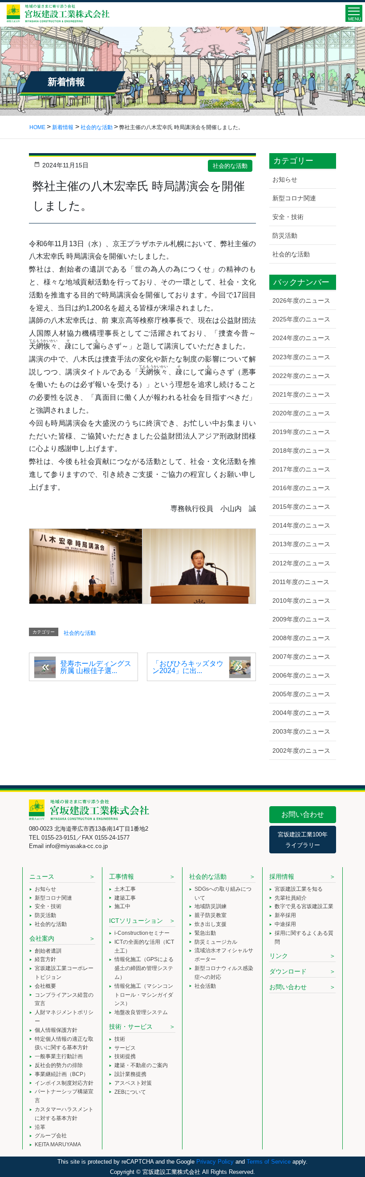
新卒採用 (285, 915)
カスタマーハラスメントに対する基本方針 (64, 1113)
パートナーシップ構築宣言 (64, 1096)
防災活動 (284, 235)
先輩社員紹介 (291, 898)
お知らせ (284, 179)
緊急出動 (205, 933)
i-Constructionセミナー (142, 933)
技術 (119, 1039)
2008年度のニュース (301, 637)
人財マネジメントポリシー (64, 1016)
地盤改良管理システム (141, 1012)
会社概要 (45, 986)
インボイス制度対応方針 (64, 1083)
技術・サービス (131, 1026)
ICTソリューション (136, 920)
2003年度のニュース (301, 731)
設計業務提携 (130, 1074)
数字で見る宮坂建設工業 (304, 906)
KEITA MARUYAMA (58, 1144)
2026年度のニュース (301, 300)
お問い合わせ (302, 814)
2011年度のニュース (300, 581)
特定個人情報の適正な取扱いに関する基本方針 (64, 1043)
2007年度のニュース (301, 656)
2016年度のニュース (301, 487)
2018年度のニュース (301, 450)
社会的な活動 (230, 165)
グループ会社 (51, 1135)
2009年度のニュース (301, 619)
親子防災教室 (211, 915)
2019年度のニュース (301, 431)
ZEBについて (130, 1092)
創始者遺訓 (48, 951)
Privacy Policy (215, 1161)
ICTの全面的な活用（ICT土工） (144, 946)
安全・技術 (288, 216)
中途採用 (285, 924)
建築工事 (125, 898)
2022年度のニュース (301, 375)
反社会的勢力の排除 (59, 1065)
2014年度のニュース (301, 525)
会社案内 (41, 938)
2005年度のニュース (301, 694)
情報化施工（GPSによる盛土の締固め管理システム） (144, 968)
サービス (125, 1048)
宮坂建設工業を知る (299, 889)
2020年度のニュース (301, 413)
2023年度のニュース (301, 357)
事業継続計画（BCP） (62, 1074)
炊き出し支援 (211, 924)
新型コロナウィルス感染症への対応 (224, 972)
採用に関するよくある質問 (304, 937)
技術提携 (125, 1056)
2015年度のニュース (301, 506)
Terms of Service (269, 1161)
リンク (278, 955)
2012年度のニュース (301, 563)
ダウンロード (288, 971)
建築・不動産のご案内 (141, 1065)
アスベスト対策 (133, 1083)
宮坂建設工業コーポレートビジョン (64, 972)
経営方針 (45, 959)
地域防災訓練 (211, 906)
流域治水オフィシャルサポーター (224, 954)
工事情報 (121, 876)
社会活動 (205, 986)
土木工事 (125, 889)
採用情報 (281, 876)
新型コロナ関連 (294, 198)
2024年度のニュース (301, 337)
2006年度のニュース (301, 675)
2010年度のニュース (301, 600)
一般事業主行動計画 (59, 1056)
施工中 (122, 906)
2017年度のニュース (301, 469)
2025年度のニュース (301, 319)
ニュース (41, 876)
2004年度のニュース (301, 712)
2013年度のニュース (301, 544)
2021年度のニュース (301, 394)
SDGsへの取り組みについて (223, 893)
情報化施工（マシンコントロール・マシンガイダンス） (143, 995)
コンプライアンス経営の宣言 (64, 999)
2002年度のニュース (301, 750)
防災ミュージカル (216, 942)
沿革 (40, 1127)
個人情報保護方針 (56, 1030)
